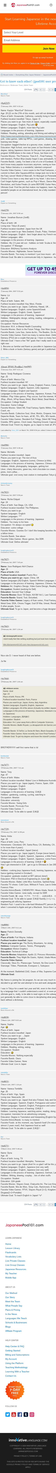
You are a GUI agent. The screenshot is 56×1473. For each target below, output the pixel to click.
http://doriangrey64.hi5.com (14, 644)
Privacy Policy (45, 63)
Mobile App (10, 1277)
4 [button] (52, 90)
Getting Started (12, 1350)
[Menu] (5, 5)
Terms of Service (41, 1464)
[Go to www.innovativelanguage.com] (28, 1439)
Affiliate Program (13, 1331)
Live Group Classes (15, 1265)
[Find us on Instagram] (32, 1414)
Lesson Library (12, 1248)
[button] (51, 5)
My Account (11, 1359)
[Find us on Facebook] (19, 1414)
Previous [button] (40, 89)
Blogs (8, 1326)
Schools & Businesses (16, 1322)
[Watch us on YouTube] (13, 1414)
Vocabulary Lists (13, 1256)
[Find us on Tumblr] (25, 1414)
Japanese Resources (15, 1269)
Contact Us (10, 1376)
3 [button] (49, 90)
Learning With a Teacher (17, 1371)
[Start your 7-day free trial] (14, 1390)
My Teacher (11, 1273)
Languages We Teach (16, 1318)
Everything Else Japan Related (28, 75)
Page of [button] (35, 89)
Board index (8, 75)
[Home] (25, 7)
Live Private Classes (15, 1261)
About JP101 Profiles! (12, 366)
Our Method (11, 1293)
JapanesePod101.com (28, 1451)
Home (8, 1244)
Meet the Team (12, 1301)
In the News (11, 1314)
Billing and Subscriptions (17, 1354)
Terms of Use (35, 63)
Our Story (10, 1297)
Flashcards (10, 1252)
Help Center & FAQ (14, 1346)
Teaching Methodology (16, 1367)
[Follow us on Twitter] (7, 1414)
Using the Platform (14, 1363)
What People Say (13, 1305)
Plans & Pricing (12, 1310)
